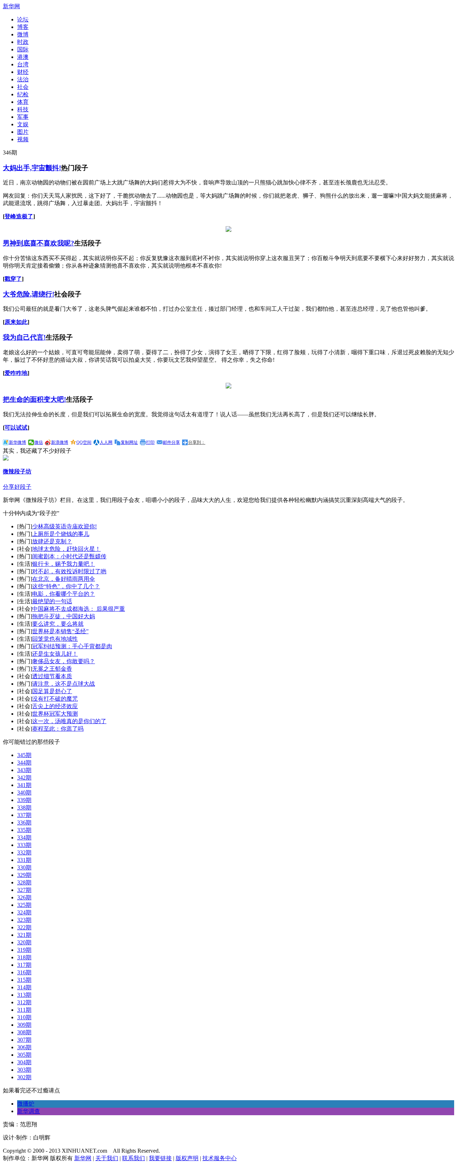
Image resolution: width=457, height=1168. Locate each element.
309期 (24, 1025)
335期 (24, 830)
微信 (38, 442)
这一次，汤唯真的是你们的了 (69, 721)
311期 (24, 1010)
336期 (24, 822)
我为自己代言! (24, 337)
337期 (24, 815)
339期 (24, 800)
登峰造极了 (19, 216)
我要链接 (160, 1158)
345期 (24, 755)
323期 (24, 920)
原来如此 (16, 322)
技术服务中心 (219, 1158)
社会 (23, 87)
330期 (24, 867)
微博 (23, 34)
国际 (23, 49)
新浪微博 (59, 442)
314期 (24, 987)
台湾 (23, 64)
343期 (24, 770)
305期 (24, 1055)
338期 (24, 807)
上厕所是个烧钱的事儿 (60, 534)
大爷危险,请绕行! (28, 294)
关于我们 (106, 1158)
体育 (23, 102)
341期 (24, 785)
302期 (24, 1077)
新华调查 (28, 1111)
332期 (24, 852)
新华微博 (17, 442)
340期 (24, 792)
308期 (24, 1032)
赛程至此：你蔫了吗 (58, 729)
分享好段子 (17, 487)
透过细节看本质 (52, 676)
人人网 (106, 442)
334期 (24, 837)
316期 (24, 972)
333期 (24, 845)
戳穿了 (13, 279)
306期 (24, 1047)
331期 (24, 860)
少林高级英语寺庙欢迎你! (64, 526)
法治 (23, 79)
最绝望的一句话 (52, 601)
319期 (24, 950)
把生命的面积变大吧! (34, 399)
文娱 (23, 124)
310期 (24, 1017)
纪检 (23, 94)
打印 (150, 442)
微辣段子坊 (17, 471)
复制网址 (129, 442)
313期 (24, 995)
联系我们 (133, 1158)
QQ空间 (83, 442)
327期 (24, 890)
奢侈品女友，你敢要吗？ (63, 661)
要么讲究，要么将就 (58, 624)
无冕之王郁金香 (52, 669)
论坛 (23, 19)
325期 (24, 905)
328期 (24, 882)
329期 (24, 875)
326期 (24, 897)
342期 (24, 778)
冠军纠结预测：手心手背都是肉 (72, 646)
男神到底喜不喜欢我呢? (38, 243)
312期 (24, 1002)
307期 (24, 1040)
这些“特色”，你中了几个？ (66, 586)
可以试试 (16, 428)
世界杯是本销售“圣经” (60, 631)
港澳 (23, 57)
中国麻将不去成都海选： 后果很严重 (78, 609)
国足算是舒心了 (52, 691)
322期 (24, 927)
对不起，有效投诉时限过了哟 (69, 571)
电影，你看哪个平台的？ (63, 594)
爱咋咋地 (16, 373)
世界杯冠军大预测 (55, 714)
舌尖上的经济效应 (55, 706)
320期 (24, 942)
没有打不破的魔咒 (55, 699)
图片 (23, 132)
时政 (23, 42)
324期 (24, 912)
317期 (24, 965)
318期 (24, 957)
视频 (23, 139)
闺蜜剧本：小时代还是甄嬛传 (69, 556)
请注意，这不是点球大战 (63, 684)
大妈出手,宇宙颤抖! (32, 168)
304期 (24, 1062)
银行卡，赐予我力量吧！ (63, 564)
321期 (24, 935)
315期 (24, 980)
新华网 (11, 6)
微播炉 (25, 1104)
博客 (23, 27)
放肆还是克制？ (52, 541)
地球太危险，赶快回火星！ (66, 549)
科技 (23, 109)
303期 (24, 1070)
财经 (23, 72)
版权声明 (187, 1158)
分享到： (196, 442)
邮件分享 (171, 442)
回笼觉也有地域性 (55, 639)
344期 (24, 763)
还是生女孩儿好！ (55, 654)
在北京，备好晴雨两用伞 (63, 579)
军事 (23, 117)
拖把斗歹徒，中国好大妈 (63, 616)
